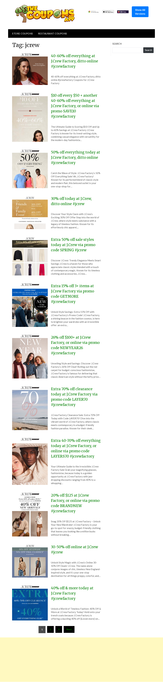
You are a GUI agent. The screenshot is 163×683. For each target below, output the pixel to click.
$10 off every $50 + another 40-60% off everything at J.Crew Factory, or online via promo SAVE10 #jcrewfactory (75, 106)
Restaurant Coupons (52, 33)
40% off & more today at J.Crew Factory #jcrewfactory (72, 593)
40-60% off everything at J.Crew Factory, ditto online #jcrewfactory (74, 61)
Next (69, 629)
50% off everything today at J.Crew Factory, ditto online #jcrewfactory (75, 157)
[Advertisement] (81, 659)
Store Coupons (22, 33)
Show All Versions (140, 11)
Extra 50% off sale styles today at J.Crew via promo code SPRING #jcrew (73, 244)
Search (117, 43)
